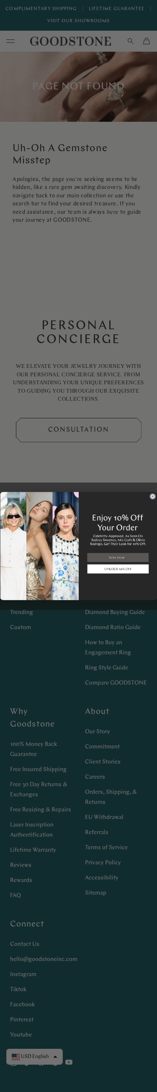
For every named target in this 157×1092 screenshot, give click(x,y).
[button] (118, 569)
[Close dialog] (152, 496)
